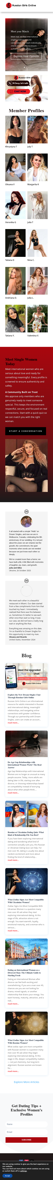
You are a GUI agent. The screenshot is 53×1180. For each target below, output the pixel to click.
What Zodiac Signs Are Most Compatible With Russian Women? (26, 1041)
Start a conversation (25, 431)
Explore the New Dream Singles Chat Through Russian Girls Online (24, 696)
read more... (13, 722)
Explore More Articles (26, 1082)
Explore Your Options (26, 56)
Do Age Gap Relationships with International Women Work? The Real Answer (24, 765)
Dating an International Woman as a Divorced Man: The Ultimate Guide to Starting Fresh (24, 972)
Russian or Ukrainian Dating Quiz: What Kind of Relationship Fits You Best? (26, 833)
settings (23, 1171)
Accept (7, 1176)
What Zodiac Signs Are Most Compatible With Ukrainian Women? (26, 901)
